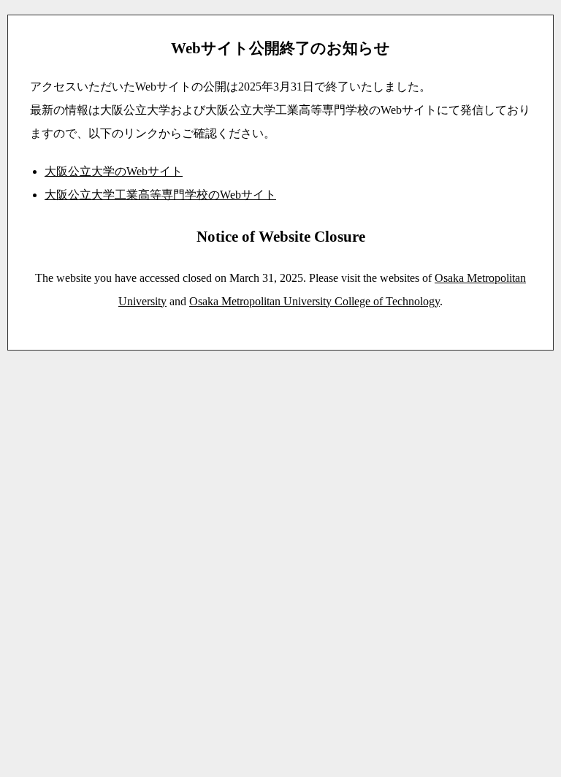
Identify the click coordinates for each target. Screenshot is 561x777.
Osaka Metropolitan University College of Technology (314, 301)
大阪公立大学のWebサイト (114, 171)
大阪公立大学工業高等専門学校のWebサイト (160, 194)
